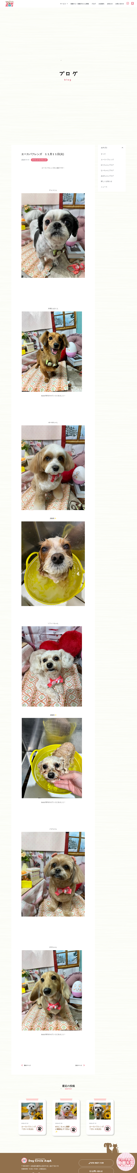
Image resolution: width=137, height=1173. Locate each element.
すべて (34, 160)
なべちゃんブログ (107, 170)
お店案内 (101, 4)
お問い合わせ (119, 4)
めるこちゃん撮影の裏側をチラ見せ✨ (62, 1129)
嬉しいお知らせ (106, 181)
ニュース (104, 187)
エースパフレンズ (41, 160)
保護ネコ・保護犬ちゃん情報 (80, 4)
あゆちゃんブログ (107, 176)
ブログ (94, 4)
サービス (63, 4)
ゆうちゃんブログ (107, 165)
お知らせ (110, 4)
